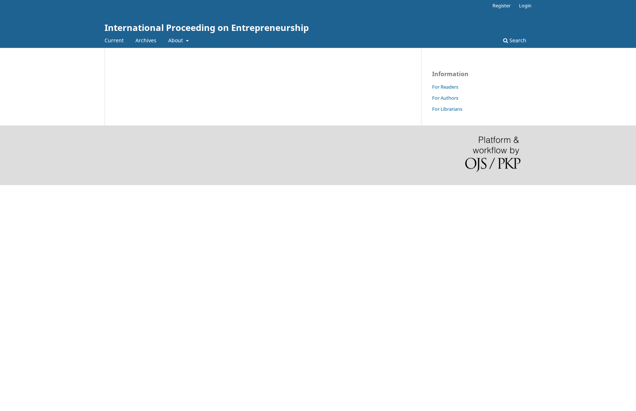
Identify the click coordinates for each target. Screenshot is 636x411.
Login (525, 5)
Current (114, 40)
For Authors (445, 98)
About (176, 40)
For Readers (445, 87)
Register (501, 5)
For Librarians (447, 109)
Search (517, 40)
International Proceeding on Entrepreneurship (207, 27)
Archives (145, 40)
